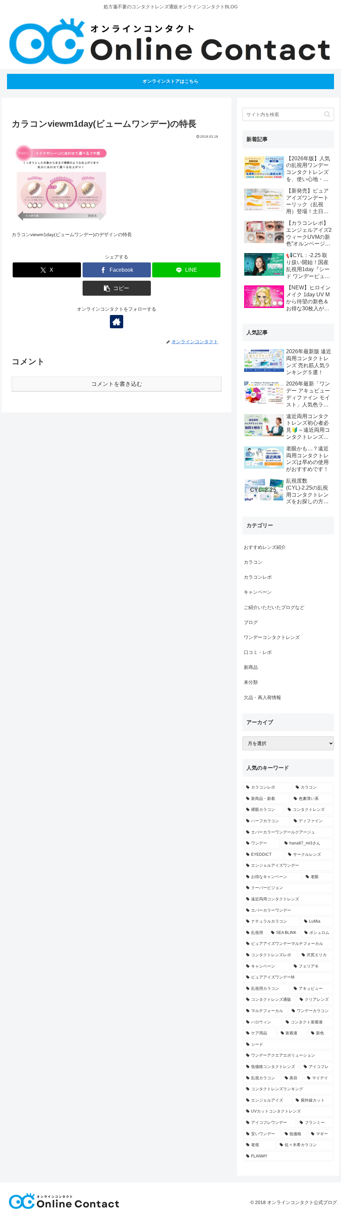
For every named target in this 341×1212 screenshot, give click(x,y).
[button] (117, 288)
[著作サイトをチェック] (116, 321)
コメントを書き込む (116, 384)
